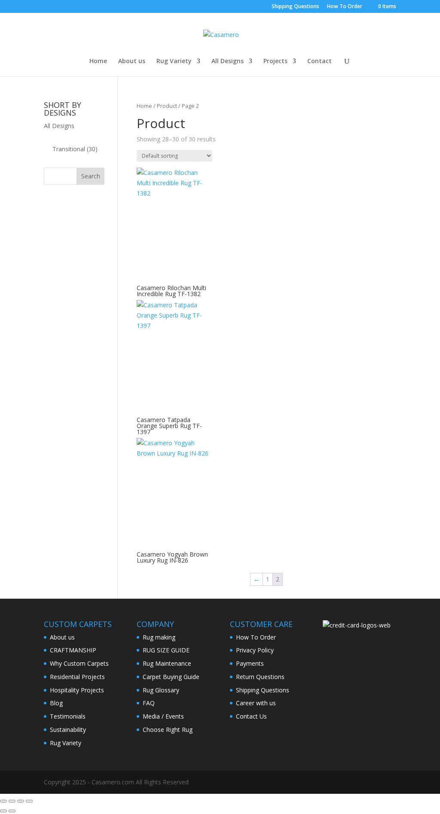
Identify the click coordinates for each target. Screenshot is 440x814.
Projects (275, 61)
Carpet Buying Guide (171, 677)
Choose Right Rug (167, 729)
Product (167, 106)
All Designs (227, 61)
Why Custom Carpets (79, 663)
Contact (319, 61)
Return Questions (260, 677)
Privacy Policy (255, 650)
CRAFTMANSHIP (73, 650)
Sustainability (68, 729)
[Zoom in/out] (3, 801)
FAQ (149, 703)
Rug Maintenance (167, 663)
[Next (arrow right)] (12, 811)
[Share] (20, 801)
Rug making (159, 637)
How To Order (344, 7)
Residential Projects (77, 677)
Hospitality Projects (77, 690)
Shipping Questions (295, 7)
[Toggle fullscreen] (12, 801)
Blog (56, 703)
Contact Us (251, 716)
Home (98, 61)
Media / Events (163, 716)
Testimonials (68, 716)
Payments (250, 663)
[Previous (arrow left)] (3, 811)
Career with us (256, 703)
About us (131, 61)
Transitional (68, 149)
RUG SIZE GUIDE (166, 650)
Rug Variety (174, 61)
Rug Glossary (161, 690)
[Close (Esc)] (29, 801)
